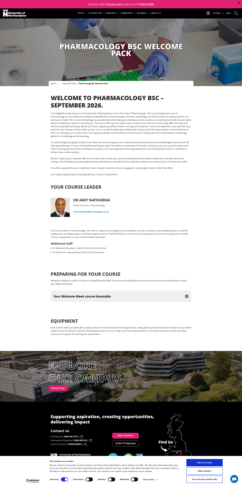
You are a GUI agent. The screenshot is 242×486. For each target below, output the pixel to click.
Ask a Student (125, 435)
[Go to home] (14, 13)
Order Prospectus (125, 443)
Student (217, 13)
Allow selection (204, 471)
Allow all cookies (204, 463)
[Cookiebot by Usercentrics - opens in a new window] (33, 481)
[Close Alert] (239, 3)
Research (111, 13)
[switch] (89, 479)
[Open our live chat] (234, 479)
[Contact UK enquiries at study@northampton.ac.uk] (81, 437)
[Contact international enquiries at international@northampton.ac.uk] (91, 440)
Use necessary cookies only (204, 479)
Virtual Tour (58, 388)
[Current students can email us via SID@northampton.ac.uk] (85, 444)
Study (81, 13)
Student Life (95, 13)
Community (127, 13)
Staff (228, 13)
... (59, 83)
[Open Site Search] (236, 13)
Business (141, 13)
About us (156, 13)
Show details (148, 479)
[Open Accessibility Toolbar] (208, 13)
